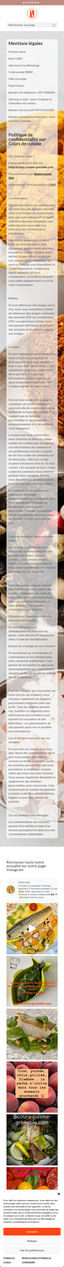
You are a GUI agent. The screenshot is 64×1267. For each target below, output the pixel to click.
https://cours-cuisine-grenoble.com (31, 167)
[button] (59, 1194)
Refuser (32, 1241)
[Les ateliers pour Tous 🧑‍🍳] (32, 981)
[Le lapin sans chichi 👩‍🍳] (32, 1139)
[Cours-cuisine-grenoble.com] (32, 928)
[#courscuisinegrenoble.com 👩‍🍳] (32, 1087)
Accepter (32, 1231)
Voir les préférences (32, 1250)
